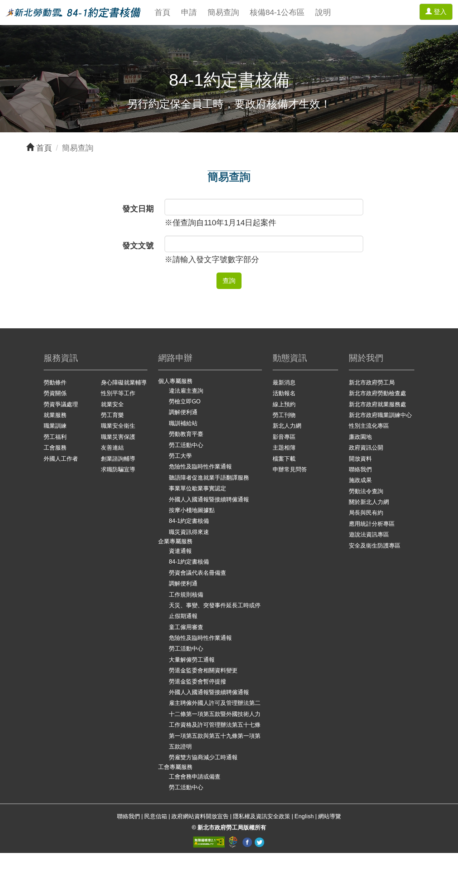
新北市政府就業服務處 (377, 404)
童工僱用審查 (186, 627)
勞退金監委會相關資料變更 (203, 670)
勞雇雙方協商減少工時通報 (203, 757)
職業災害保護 (118, 437)
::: (3, 5)
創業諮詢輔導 (118, 459)
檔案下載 (284, 459)
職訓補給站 (183, 423)
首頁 (162, 12)
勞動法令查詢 (366, 491)
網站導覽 (329, 816)
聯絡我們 (360, 469)
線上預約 (284, 404)
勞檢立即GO (184, 401)
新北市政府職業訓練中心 (380, 415)
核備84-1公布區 (277, 12)
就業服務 (55, 415)
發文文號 (138, 245)
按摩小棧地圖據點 (192, 510)
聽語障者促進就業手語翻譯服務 (209, 478)
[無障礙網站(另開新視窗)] (209, 842)
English (304, 816)
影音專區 (284, 437)
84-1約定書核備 (189, 521)
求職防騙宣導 (118, 469)
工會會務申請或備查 (194, 777)
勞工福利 (55, 437)
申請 (189, 12)
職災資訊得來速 (189, 532)
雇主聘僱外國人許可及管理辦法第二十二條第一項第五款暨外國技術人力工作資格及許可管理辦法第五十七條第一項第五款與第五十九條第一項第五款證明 (214, 725)
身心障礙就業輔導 (124, 382)
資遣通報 (180, 551)
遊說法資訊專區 (369, 534)
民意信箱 (156, 816)
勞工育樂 (112, 415)
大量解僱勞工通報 (192, 660)
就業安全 (112, 404)
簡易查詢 (223, 12)
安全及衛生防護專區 (374, 546)
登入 (439, 11)
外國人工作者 (61, 459)
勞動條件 (55, 382)
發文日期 (138, 208)
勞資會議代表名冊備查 (197, 573)
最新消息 (284, 382)
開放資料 (360, 459)
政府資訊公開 (366, 448)
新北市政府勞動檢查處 (377, 393)
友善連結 (112, 448)
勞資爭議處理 (61, 404)
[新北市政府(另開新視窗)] (234, 842)
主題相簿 (284, 448)
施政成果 (360, 480)
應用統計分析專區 (372, 524)
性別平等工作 (118, 393)
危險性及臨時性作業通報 (200, 466)
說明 (323, 12)
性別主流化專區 (369, 426)
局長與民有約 (366, 513)
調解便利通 (183, 412)
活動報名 (284, 393)
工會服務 (55, 448)
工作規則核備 (186, 595)
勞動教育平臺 (186, 434)
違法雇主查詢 (186, 391)
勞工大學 (180, 456)
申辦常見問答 (290, 469)
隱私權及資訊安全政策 (261, 816)
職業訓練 (55, 426)
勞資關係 (55, 393)
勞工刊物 (284, 415)
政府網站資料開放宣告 (200, 816)
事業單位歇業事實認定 (197, 488)
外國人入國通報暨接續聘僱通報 (209, 499)
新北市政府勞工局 (372, 382)
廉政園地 (360, 437)
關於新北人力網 (369, 502)
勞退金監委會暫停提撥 (197, 681)
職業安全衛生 (118, 426)
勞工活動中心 (186, 445)
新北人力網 (287, 426)
